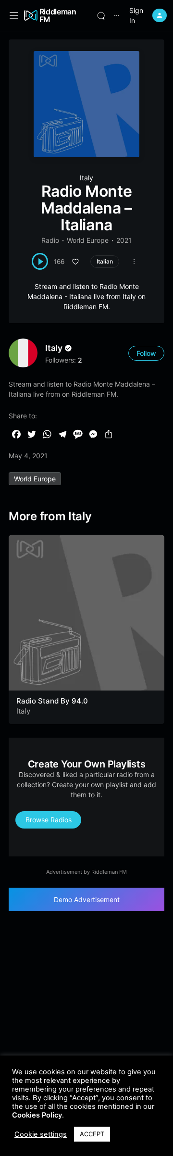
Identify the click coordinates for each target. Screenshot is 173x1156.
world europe (35, 479)
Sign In (136, 15)
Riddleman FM (57, 15)
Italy (86, 178)
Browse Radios (48, 820)
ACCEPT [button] (92, 1134)
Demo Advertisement (87, 899)
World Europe (88, 240)
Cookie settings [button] (40, 1134)
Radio (50, 240)
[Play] (40, 261)
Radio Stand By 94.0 (52, 700)
